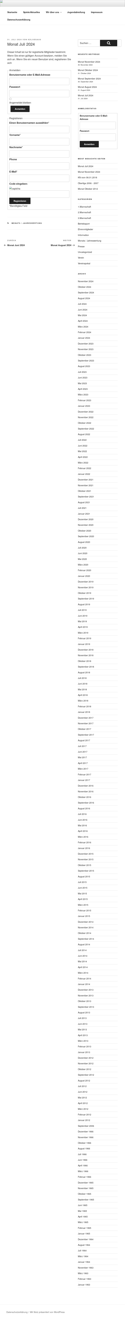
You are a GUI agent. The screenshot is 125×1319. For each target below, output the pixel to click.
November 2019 (85, 587)
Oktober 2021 (84, 490)
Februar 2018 (84, 706)
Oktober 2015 (84, 865)
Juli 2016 (82, 814)
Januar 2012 (84, 1120)
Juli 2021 (82, 507)
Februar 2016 (84, 842)
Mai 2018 (82, 689)
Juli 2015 (82, 882)
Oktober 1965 (84, 1193)
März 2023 (83, 394)
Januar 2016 (84, 848)
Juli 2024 (82, 303)
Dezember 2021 (85, 479)
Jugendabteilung (76, 12)
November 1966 (85, 1137)
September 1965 (86, 1199)
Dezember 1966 (85, 1131)
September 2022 (86, 428)
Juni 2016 (82, 819)
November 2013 (85, 995)
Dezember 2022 (85, 411)
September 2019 (86, 598)
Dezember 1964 (85, 1239)
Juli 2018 (82, 678)
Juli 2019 (82, 609)
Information (83, 235)
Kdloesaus (34, 39)
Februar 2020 (84, 570)
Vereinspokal (84, 263)
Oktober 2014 (84, 933)
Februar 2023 (84, 400)
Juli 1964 (82, 1250)
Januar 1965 (84, 1233)
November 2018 (85, 655)
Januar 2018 (84, 711)
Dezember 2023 (85, 343)
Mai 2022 (82, 451)
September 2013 (86, 1006)
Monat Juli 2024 (85, 95)
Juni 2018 (82, 683)
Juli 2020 (82, 547)
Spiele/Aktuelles (31, 12)
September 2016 (86, 802)
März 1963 (83, 1273)
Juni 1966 (82, 1159)
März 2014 (83, 972)
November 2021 (85, 485)
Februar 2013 (84, 1046)
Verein (81, 257)
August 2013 (84, 1012)
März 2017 (83, 768)
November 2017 (85, 723)
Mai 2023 (82, 383)
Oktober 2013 (84, 1001)
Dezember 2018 (85, 649)
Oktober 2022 (84, 422)
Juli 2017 (82, 746)
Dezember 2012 (85, 1057)
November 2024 (85, 281)
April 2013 (83, 1035)
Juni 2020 (82, 553)
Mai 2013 (82, 1029)
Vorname (15, 135)
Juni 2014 (82, 955)
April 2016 (83, 830)
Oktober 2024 (84, 286)
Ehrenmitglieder (85, 229)
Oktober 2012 (84, 1069)
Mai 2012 (82, 1097)
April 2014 (83, 967)
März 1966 (83, 1171)
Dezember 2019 (85, 581)
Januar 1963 (84, 1284)
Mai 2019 (82, 621)
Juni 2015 (82, 887)
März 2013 (83, 1040)
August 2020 (84, 542)
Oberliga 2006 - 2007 (88, 183)
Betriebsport (84, 223)
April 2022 (83, 456)
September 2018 (86, 666)
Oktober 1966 (84, 1142)
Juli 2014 (82, 950)
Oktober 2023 (84, 354)
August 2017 (84, 740)
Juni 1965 (82, 1205)
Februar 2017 (84, 774)
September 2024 (86, 292)
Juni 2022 (82, 445)
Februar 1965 (84, 1227)
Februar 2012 (84, 1114)
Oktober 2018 (84, 661)
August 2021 (84, 502)
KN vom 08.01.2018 (87, 177)
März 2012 (83, 1108)
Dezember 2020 (85, 519)
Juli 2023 (82, 371)
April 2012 (83, 1103)
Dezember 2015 (85, 853)
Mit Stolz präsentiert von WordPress (47, 1312)
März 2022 (83, 462)
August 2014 (84, 944)
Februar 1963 (84, 1278)
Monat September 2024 (89, 78)
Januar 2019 (84, 644)
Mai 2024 (82, 315)
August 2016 (84, 808)
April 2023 (83, 388)
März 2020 (83, 564)
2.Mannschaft (84, 212)
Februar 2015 (84, 910)
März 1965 (83, 1222)
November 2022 (85, 417)
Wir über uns (52, 12)
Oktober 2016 (84, 797)
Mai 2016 (82, 825)
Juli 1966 (82, 1154)
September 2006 (86, 1125)
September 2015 (86, 870)
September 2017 (86, 734)
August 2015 (84, 876)
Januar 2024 (84, 337)
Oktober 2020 (84, 530)
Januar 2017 (84, 780)
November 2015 (85, 859)
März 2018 (83, 700)
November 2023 (85, 349)
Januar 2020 (84, 575)
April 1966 (83, 1165)
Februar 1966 (84, 1176)
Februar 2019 (84, 638)
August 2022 (84, 434)
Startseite (12, 12)
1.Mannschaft (84, 206)
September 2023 (86, 360)
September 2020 (86, 536)
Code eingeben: (18, 183)
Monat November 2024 (89, 61)
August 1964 (84, 1244)
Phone (13, 159)
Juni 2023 (82, 377)
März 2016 (83, 836)
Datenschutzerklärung (18, 19)
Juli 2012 (82, 1086)
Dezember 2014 (85, 921)
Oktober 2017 (84, 728)
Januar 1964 (84, 1261)
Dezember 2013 (85, 989)
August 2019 (84, 604)
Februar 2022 (84, 468)
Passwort (14, 87)
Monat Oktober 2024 (88, 70)
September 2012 (86, 1074)
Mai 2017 (82, 757)
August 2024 (84, 298)
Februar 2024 (84, 332)
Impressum (96, 12)
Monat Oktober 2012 (88, 188)
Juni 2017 (82, 751)
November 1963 (85, 1267)
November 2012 (85, 1063)
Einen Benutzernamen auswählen (29, 122)
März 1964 (83, 1256)
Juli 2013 (82, 1018)
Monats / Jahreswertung (27, 223)
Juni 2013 (82, 1023)
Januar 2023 (84, 405)
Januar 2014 (84, 984)
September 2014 (86, 938)
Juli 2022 (82, 439)
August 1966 (84, 1148)
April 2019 (83, 626)
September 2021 (86, 496)
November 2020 (85, 524)
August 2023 (84, 366)
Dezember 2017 (85, 717)
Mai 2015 (82, 893)
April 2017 (83, 763)
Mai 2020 (82, 558)
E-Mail (13, 171)
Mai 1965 (82, 1210)
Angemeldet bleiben (20, 102)
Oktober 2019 (84, 592)
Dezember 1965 (85, 1182)
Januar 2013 (84, 1052)
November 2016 (85, 791)
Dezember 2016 (85, 785)
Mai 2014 (82, 961)
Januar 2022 (84, 473)
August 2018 (84, 672)
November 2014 (85, 927)
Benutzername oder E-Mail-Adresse (29, 74)
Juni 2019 (82, 615)
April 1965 (83, 1216)
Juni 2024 (82, 309)
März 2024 (83, 326)
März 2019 (83, 632)
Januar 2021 (84, 513)
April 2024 (83, 320)
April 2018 (83, 694)
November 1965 (85, 1188)
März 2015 (83, 904)
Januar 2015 (84, 916)
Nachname (16, 147)
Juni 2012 (82, 1091)
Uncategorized (85, 251)
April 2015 (83, 899)
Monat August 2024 (87, 86)
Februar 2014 (84, 978)
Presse (81, 246)
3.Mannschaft (84, 218)
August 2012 (84, 1080)
